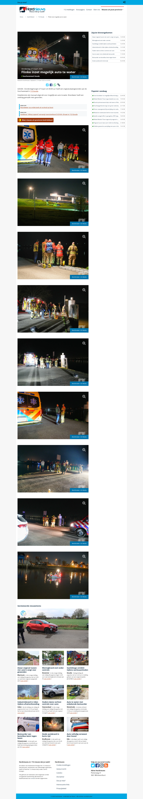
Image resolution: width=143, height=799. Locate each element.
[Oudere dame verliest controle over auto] (53, 692)
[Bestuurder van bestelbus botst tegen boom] (28, 724)
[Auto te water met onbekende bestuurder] (78, 692)
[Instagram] (102, 766)
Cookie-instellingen (63, 765)
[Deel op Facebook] (51, 85)
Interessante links (63, 785)
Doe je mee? (61, 781)
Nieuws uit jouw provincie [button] (112, 10)
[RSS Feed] (106, 766)
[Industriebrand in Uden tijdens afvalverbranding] (28, 692)
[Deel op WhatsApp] (55, 85)
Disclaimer (60, 777)
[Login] (124, 2)
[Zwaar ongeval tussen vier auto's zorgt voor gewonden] (28, 658)
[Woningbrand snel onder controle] (53, 658)
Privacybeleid (61, 788)
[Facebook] (97, 766)
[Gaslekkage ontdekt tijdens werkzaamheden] (78, 658)
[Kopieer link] (59, 85)
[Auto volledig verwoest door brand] (78, 724)
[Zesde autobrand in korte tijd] (53, 724)
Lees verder (24, 681)
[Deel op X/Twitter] (47, 85)
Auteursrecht (61, 769)
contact (33, 778)
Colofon (59, 773)
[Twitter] (93, 766)
